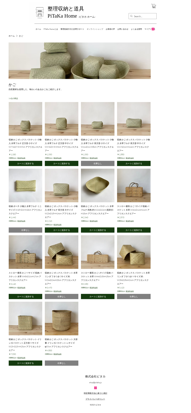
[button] (154, 6)
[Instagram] (153, 29)
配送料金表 (21, 158)
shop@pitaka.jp (95, 382)
